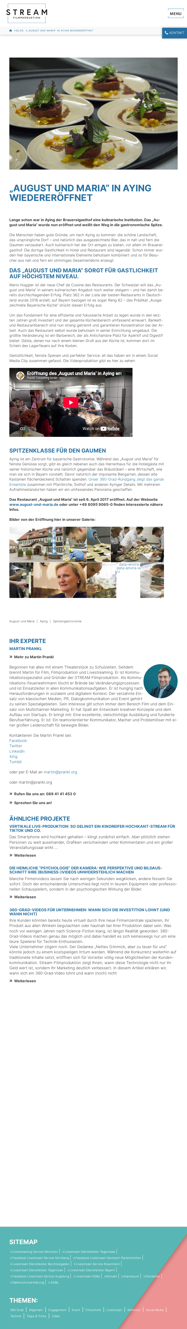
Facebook (18, 740)
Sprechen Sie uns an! (33, 802)
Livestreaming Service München (35, 1251)
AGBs (54, 1282)
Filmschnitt (93, 1310)
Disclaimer (153, 1276)
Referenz (133, 1310)
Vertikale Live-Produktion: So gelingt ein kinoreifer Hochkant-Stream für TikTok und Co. (92, 828)
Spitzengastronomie (67, 621)
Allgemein (36, 1310)
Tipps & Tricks (36, 1316)
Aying (44, 621)
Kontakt (176, 33)
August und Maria (21, 621)
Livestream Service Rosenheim (98, 1264)
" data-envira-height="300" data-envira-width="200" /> (140, 568)
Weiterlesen (25, 855)
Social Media (155, 1310)
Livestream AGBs (88, 1276)
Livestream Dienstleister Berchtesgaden (41, 1264)
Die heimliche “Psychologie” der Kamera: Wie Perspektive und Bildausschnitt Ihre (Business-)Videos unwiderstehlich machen (85, 870)
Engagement (57, 1310)
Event (76, 1310)
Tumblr (15, 761)
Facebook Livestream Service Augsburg (41, 1276)
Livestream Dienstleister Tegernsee (90, 1251)
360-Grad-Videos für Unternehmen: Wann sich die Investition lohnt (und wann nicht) (89, 912)
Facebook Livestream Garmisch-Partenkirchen (108, 1258)
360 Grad (16, 1310)
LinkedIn (17, 751)
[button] (176, 13)
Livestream (114, 1310)
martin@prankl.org (60, 772)
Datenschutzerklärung (28, 1282)
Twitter (15, 746)
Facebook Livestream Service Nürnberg (41, 1258)
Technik (15, 1316)
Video (56, 1316)
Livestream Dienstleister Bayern (92, 1270)
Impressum (131, 1276)
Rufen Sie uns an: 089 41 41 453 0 (45, 794)
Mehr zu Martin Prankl (34, 657)
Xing (13, 756)
